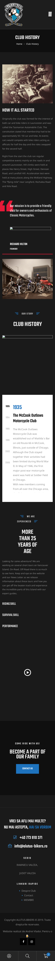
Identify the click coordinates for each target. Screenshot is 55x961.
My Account (9, 956)
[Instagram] (31, 941)
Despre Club (29, 890)
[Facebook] (23, 941)
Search (27, 956)
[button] (27, 673)
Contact (28, 895)
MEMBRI (29, 900)
